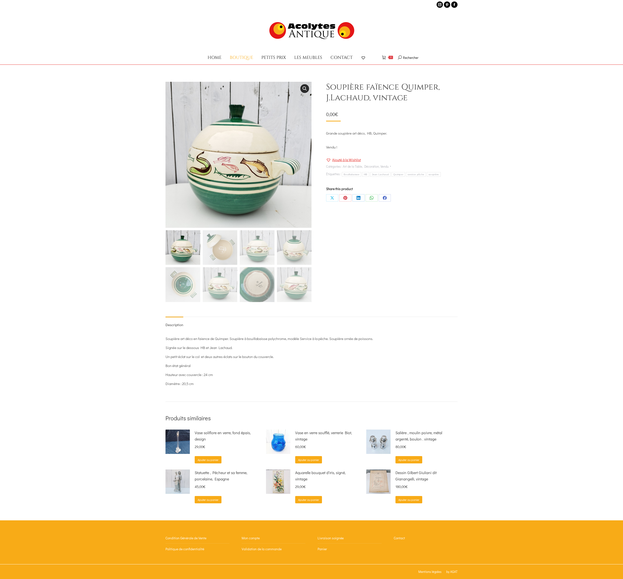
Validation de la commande (262, 549)
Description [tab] (174, 324)
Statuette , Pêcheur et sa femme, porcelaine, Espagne (221, 475)
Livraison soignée (331, 538)
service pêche (416, 174)
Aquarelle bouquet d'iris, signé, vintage (320, 475)
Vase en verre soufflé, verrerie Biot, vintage (323, 435)
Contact (399, 538)
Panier (322, 549)
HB (365, 174)
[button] (304, 88)
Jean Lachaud (380, 174)
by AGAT (452, 572)
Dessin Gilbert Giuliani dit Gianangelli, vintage (416, 475)
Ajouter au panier (208, 460)
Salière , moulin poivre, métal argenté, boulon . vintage (418, 435)
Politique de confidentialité (184, 549)
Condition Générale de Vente (185, 538)
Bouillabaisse (351, 174)
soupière (434, 174)
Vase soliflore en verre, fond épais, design (223, 435)
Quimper (398, 174)
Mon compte (251, 538)
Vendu (384, 166)
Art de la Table (352, 166)
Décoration (371, 166)
